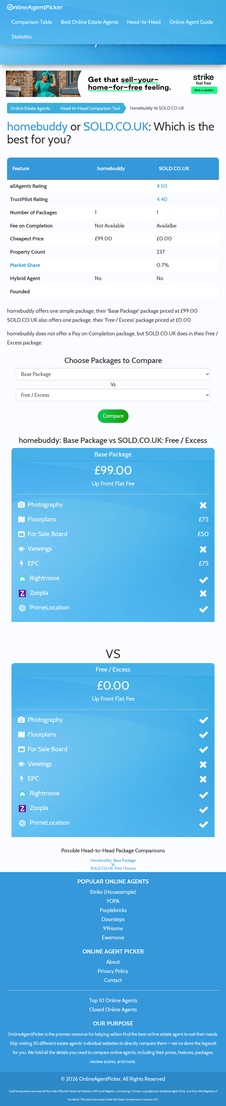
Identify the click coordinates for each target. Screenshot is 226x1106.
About (113, 962)
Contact (113, 980)
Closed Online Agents (113, 1009)
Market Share (25, 265)
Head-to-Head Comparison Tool (90, 108)
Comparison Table (31, 22)
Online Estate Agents (30, 108)
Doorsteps (113, 919)
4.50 (162, 186)
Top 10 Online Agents (113, 1000)
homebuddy (37, 126)
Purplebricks (113, 910)
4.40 (162, 199)
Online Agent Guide (191, 22)
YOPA (113, 901)
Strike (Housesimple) (113, 892)
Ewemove (113, 937)
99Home (113, 928)
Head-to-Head (144, 22)
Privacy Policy (113, 971)
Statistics (21, 37)
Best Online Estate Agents (89, 22)
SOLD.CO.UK (116, 126)
